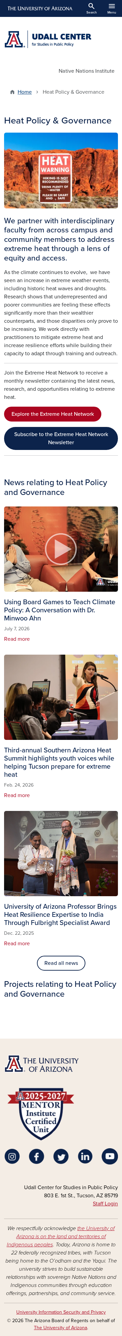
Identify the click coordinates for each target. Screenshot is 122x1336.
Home (25, 92)
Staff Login (105, 1203)
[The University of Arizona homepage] (39, 8)
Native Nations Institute (87, 71)
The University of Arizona (60, 1328)
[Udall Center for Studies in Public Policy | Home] (61, 39)
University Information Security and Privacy (61, 1312)
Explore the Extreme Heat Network (53, 414)
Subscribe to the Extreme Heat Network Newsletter (61, 438)
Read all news (61, 963)
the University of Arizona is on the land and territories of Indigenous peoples (61, 1236)
